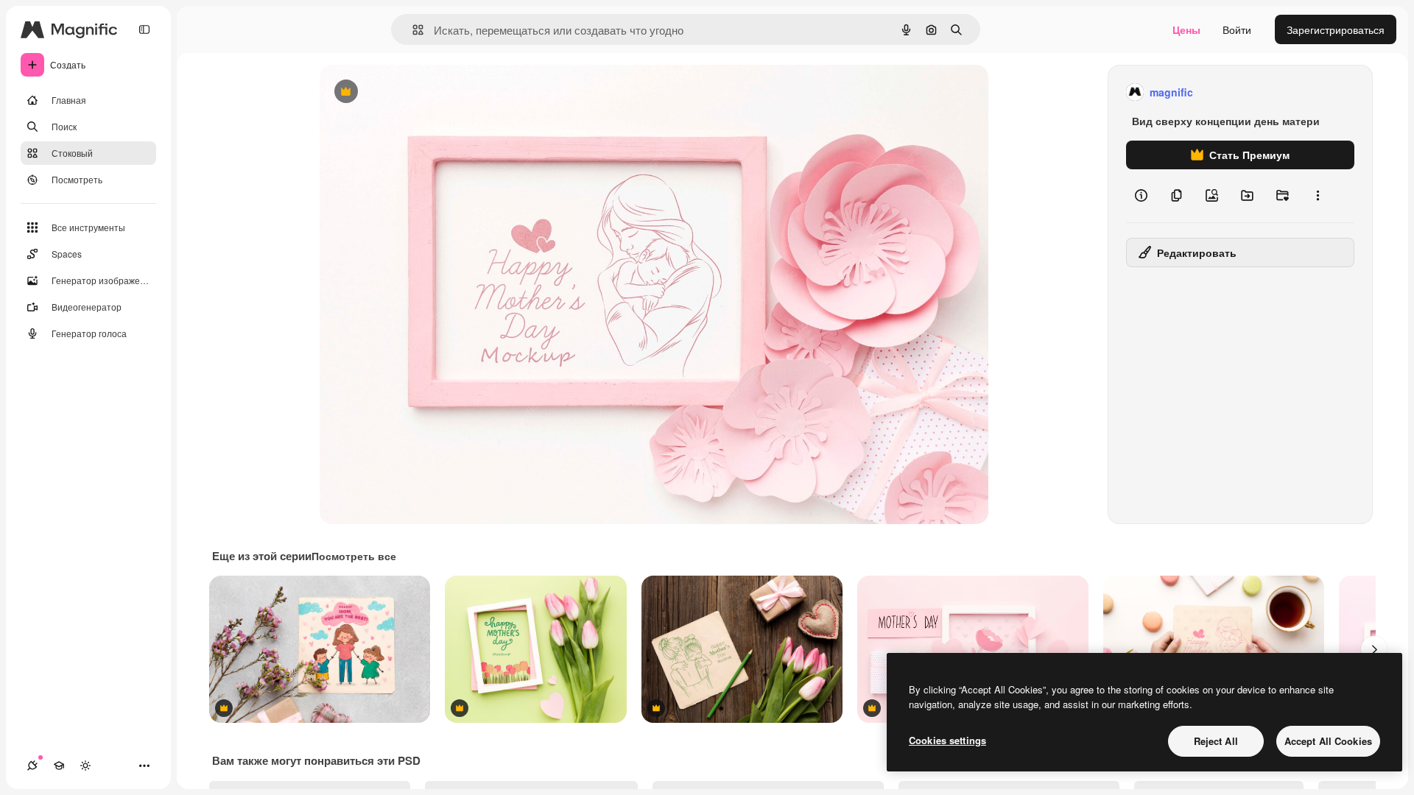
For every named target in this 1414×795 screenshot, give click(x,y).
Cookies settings (947, 740)
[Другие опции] (1317, 196)
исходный (418, 92)
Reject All (1216, 741)
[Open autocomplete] (412, 29)
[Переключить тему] (85, 765)
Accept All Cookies (1328, 741)
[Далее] (1374, 649)
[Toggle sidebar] (144, 29)
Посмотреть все (354, 555)
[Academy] (59, 765)
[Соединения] (32, 765)
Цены (1186, 29)
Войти (1237, 29)
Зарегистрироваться (1336, 29)
